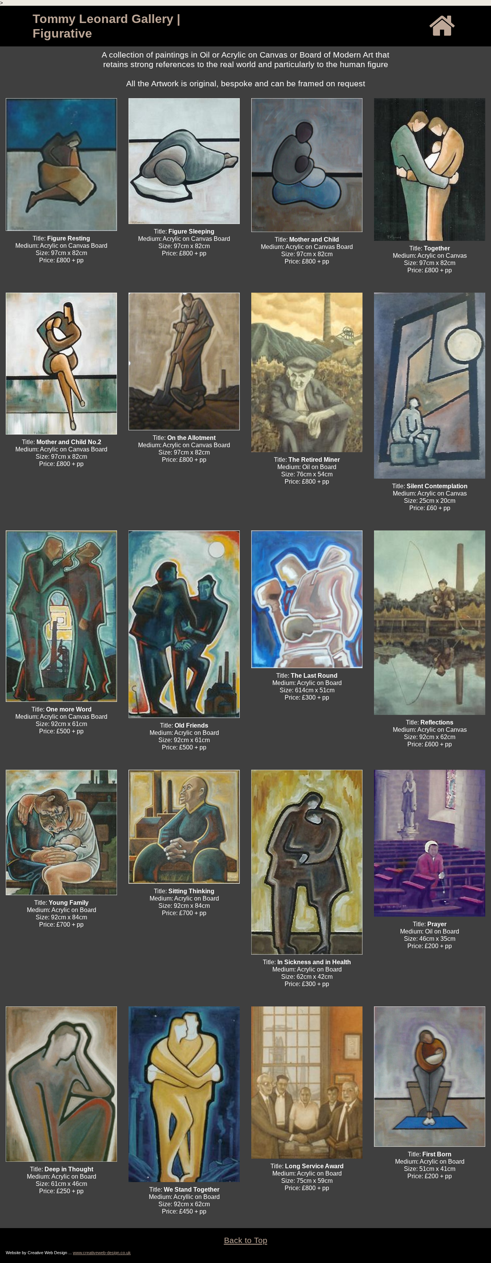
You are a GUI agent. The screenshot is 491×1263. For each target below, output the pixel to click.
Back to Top (245, 1240)
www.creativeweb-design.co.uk (102, 1252)
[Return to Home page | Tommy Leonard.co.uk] (441, 26)
